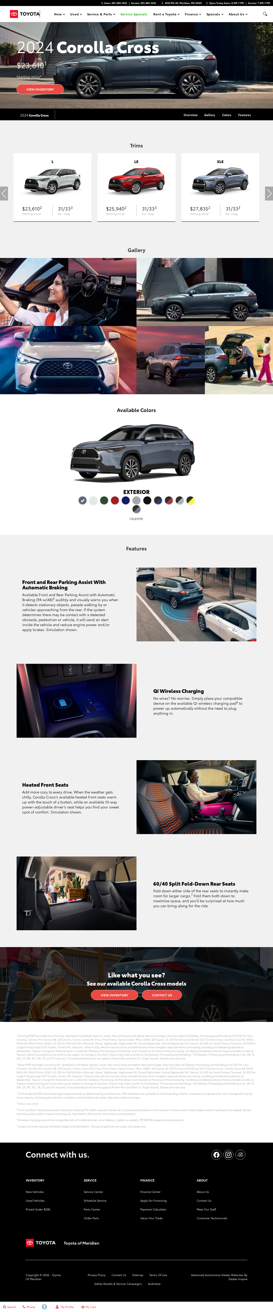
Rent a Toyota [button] (164, 15)
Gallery (209, 115)
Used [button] (74, 15)
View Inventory (40, 89)
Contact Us (162, 995)
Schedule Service (95, 1200)
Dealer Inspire (238, 1279)
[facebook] (216, 1155)
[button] (265, 14)
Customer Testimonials (212, 1218)
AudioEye (154, 1284)
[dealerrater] (240, 1155)
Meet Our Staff (206, 1209)
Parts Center (92, 1209)
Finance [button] (191, 15)
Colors (226, 115)
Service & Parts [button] (99, 15)
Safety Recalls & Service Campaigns (118, 1284)
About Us (203, 1192)
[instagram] (228, 1155)
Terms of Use (158, 1275)
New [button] (58, 15)
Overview (190, 115)
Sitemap (137, 1275)
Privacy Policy (97, 1275)
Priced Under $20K (38, 1209)
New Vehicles (35, 1192)
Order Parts (91, 1218)
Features (244, 115)
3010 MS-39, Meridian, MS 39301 (183, 3)
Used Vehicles (35, 1200)
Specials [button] (213, 15)
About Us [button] (236, 15)
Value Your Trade (151, 1218)
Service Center (93, 1192)
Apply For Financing (153, 1200)
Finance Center (150, 1192)
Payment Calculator (153, 1209)
